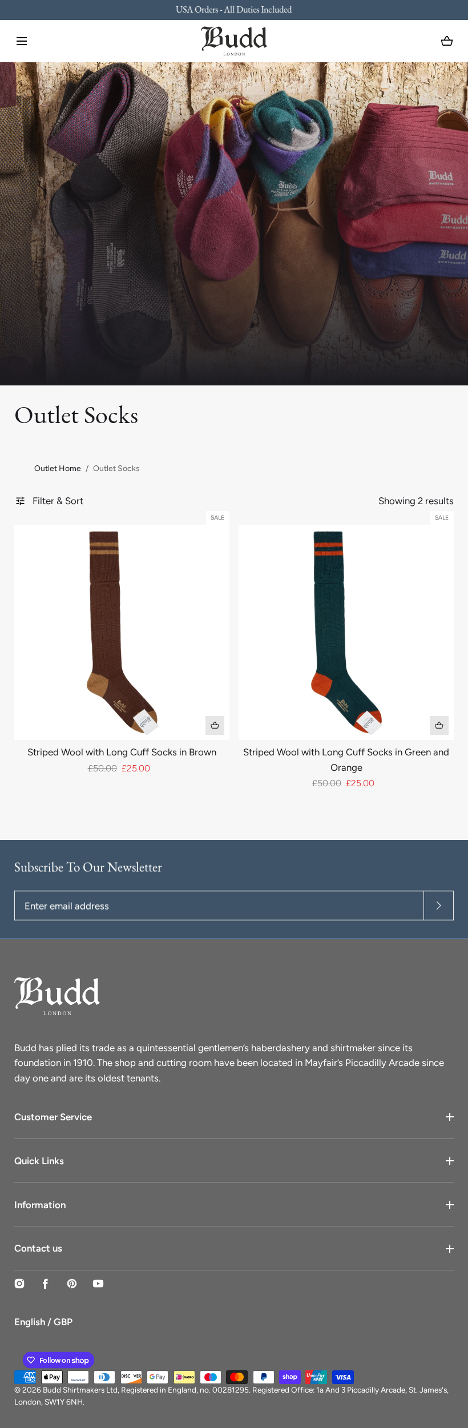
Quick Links (39, 1160)
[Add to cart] (215, 725)
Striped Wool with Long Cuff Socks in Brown (121, 752)
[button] (21, 41)
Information (40, 1204)
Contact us (38, 1248)
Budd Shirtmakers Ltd (80, 1389)
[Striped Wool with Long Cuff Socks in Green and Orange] (346, 632)
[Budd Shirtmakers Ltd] (234, 41)
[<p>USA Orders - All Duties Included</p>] (234, 10)
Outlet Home (57, 468)
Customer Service (53, 1117)
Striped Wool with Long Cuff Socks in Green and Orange (346, 759)
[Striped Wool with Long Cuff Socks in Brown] (121, 632)
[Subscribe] (438, 905)
